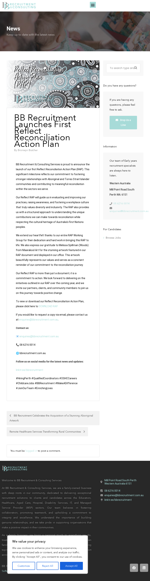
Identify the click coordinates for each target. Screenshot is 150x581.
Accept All (71, 565)
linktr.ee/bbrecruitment (29, 369)
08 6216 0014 (121, 203)
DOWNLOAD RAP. (49, 306)
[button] (93, 5)
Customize (24, 565)
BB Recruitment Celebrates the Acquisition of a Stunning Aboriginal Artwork (51, 418)
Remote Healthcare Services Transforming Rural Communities (46, 431)
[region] (47, 554)
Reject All (47, 565)
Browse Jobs (113, 237)
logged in (31, 450)
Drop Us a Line (125, 122)
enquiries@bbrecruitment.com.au (129, 211)
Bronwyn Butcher (28, 150)
